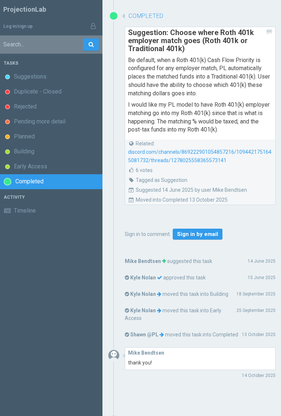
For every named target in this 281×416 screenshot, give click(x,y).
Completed (225, 334)
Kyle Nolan (143, 277)
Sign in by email (197, 234)
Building (219, 294)
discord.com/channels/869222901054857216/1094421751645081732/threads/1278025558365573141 (199, 156)
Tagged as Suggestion (161, 180)
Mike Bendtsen (143, 261)
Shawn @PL (144, 334)
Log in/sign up (18, 26)
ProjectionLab (24, 9)
